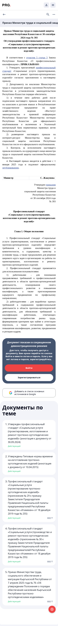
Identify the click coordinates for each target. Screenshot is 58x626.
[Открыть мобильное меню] (53, 5)
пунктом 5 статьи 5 (37, 57)
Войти (29, 368)
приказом (51, 184)
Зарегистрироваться (29, 377)
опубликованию (10, 167)
